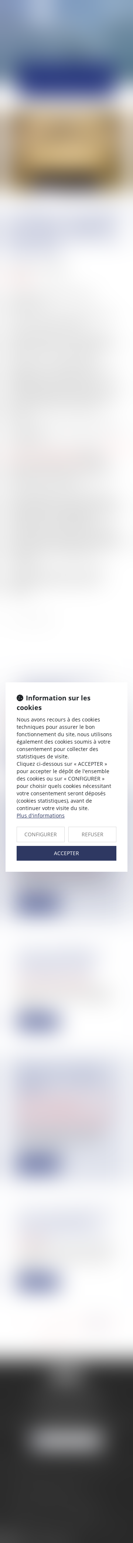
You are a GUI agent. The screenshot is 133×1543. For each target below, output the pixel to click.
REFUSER (92, 834)
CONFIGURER (40, 834)
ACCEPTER (66, 853)
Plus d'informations (41, 815)
